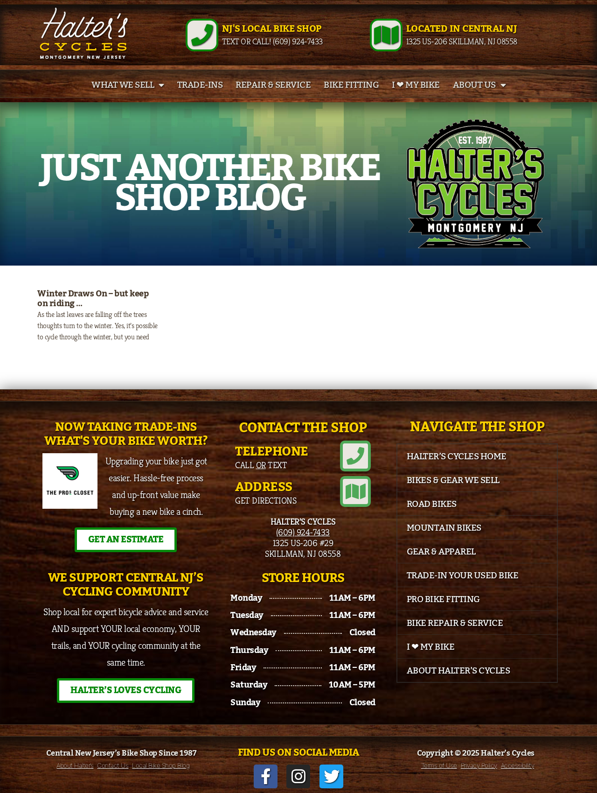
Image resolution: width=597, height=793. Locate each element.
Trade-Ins (200, 85)
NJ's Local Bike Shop (271, 29)
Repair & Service (273, 85)
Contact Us (112, 765)
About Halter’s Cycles (458, 671)
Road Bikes (432, 504)
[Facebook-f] (266, 776)
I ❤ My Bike (416, 85)
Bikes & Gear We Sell (453, 480)
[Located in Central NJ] (386, 35)
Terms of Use (439, 765)
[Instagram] (298, 776)
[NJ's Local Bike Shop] (202, 35)
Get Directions (265, 500)
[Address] (355, 491)
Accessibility (518, 765)
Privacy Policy (479, 765)
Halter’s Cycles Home (457, 456)
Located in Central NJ (461, 29)
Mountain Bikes (444, 528)
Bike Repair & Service (455, 623)
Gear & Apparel (441, 552)
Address (263, 487)
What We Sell (122, 85)
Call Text (261, 464)
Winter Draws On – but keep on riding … (92, 298)
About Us (474, 85)
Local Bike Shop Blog (160, 765)
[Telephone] (355, 456)
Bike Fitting (351, 85)
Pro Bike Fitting (443, 599)
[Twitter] (331, 776)
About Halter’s (74, 765)
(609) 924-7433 (303, 532)
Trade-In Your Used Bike (463, 575)
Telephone (271, 451)
